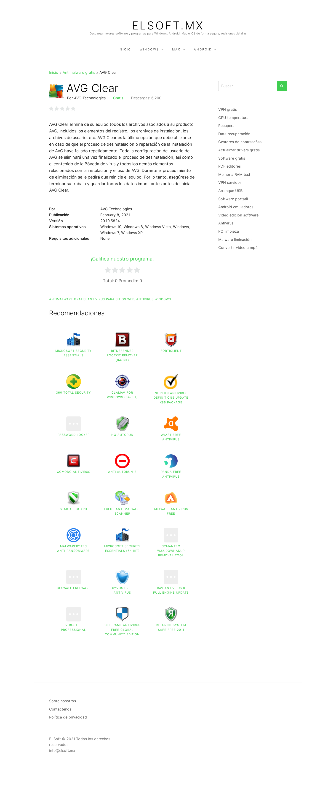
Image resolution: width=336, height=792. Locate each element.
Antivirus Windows (153, 299)
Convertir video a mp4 (238, 247)
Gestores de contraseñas (239, 141)
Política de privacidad (68, 717)
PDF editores (229, 166)
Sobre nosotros (62, 701)
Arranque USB (230, 190)
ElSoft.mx (168, 25)
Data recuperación (234, 134)
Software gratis (231, 158)
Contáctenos (60, 709)
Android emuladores (235, 207)
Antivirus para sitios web (111, 299)
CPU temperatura (233, 117)
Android (203, 49)
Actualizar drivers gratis (239, 150)
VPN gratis (227, 109)
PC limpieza (228, 231)
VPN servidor (229, 182)
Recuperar (227, 125)
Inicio (124, 49)
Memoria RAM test (234, 174)
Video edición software (238, 215)
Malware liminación (234, 239)
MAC (176, 49)
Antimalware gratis (79, 72)
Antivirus (225, 223)
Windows (149, 49)
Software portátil (233, 199)
